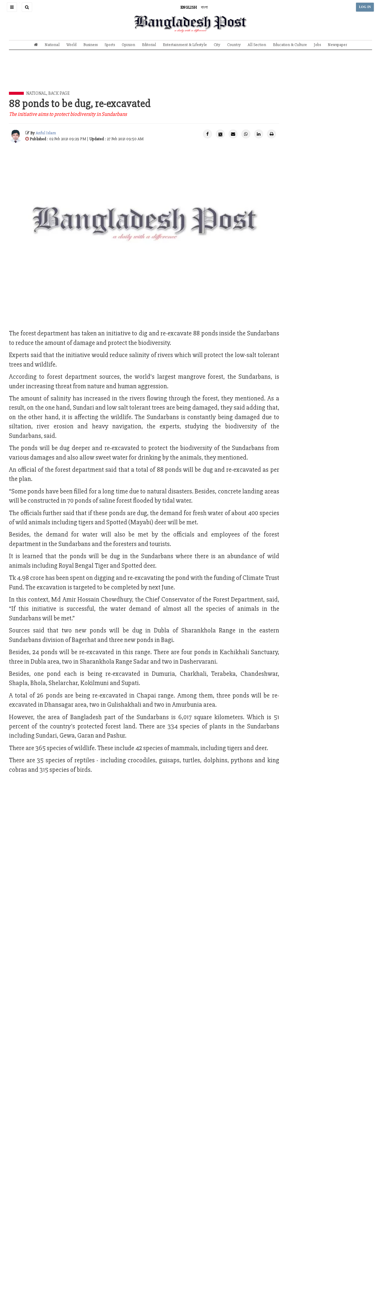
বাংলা (204, 7)
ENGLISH (188, 7)
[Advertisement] (190, 75)
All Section (257, 44)
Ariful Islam (46, 132)
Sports (109, 44)
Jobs (317, 44)
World (71, 44)
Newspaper (337, 44)
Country (234, 44)
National (52, 44)
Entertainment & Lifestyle (185, 44)
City (217, 44)
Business (90, 44)
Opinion (128, 44)
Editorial (149, 44)
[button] (12, 7)
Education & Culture (290, 44)
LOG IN (365, 7)
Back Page (59, 93)
